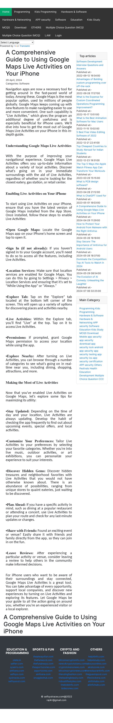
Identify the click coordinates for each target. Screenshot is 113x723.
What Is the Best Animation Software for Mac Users (92, 119)
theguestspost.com (96, 674)
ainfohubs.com (96, 681)
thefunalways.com (43, 663)
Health (93, 368)
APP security (42, 19)
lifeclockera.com (96, 677)
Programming (22, 11)
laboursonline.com (96, 663)
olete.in (17, 660)
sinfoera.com (17, 670)
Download (20, 27)
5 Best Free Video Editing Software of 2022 (91, 134)
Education (76, 19)
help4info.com (96, 656)
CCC (101, 379)
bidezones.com (69, 688)
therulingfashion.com (70, 674)
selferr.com (17, 663)
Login (58, 35)
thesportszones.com (43, 667)
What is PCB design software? (87, 183)
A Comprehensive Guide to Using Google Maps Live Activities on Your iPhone (92, 210)
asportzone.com (43, 670)
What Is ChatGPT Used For (91, 195)
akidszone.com (96, 667)
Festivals (84, 368)
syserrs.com (17, 667)
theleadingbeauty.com (71, 677)
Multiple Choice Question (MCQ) (65, 27)
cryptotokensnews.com (72, 667)
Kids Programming (45, 11)
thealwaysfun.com (43, 656)
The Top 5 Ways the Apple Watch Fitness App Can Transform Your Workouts (91, 167)
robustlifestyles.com (70, 681)
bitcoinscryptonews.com (72, 670)
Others (98, 364)
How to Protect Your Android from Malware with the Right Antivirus (92, 227)
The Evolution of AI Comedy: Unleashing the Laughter (90, 280)
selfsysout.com (16, 681)
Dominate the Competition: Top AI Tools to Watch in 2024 (92, 263)
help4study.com (96, 660)
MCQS (6, 27)
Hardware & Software (74, 11)
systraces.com (17, 677)
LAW (47, 35)
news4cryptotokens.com (72, 663)
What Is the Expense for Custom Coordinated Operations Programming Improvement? (90, 102)
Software (60, 19)
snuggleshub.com (43, 677)
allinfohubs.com (96, 684)
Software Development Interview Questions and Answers (90, 65)
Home (5, 11)
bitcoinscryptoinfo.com (72, 660)
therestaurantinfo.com (97, 670)
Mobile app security (90, 336)
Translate (25, 45)
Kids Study (93, 19)
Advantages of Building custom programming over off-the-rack (91, 83)
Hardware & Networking (16, 19)
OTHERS (36, 27)
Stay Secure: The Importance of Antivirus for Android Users (92, 245)
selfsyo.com (17, 674)
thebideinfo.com (70, 684)
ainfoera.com (43, 674)
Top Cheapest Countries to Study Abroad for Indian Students (92, 150)
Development (87, 375)
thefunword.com (43, 660)
